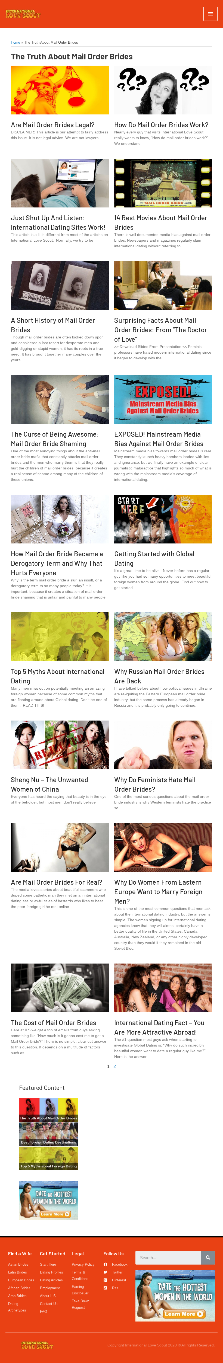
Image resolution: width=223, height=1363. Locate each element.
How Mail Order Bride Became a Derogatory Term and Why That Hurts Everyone (57, 563)
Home (15, 42)
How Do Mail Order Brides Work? (161, 124)
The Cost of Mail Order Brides (53, 1022)
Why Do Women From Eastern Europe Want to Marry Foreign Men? (158, 891)
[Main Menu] (210, 14)
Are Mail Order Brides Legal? (52, 124)
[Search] (208, 1258)
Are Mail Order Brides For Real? (56, 882)
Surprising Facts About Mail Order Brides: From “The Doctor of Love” (160, 329)
